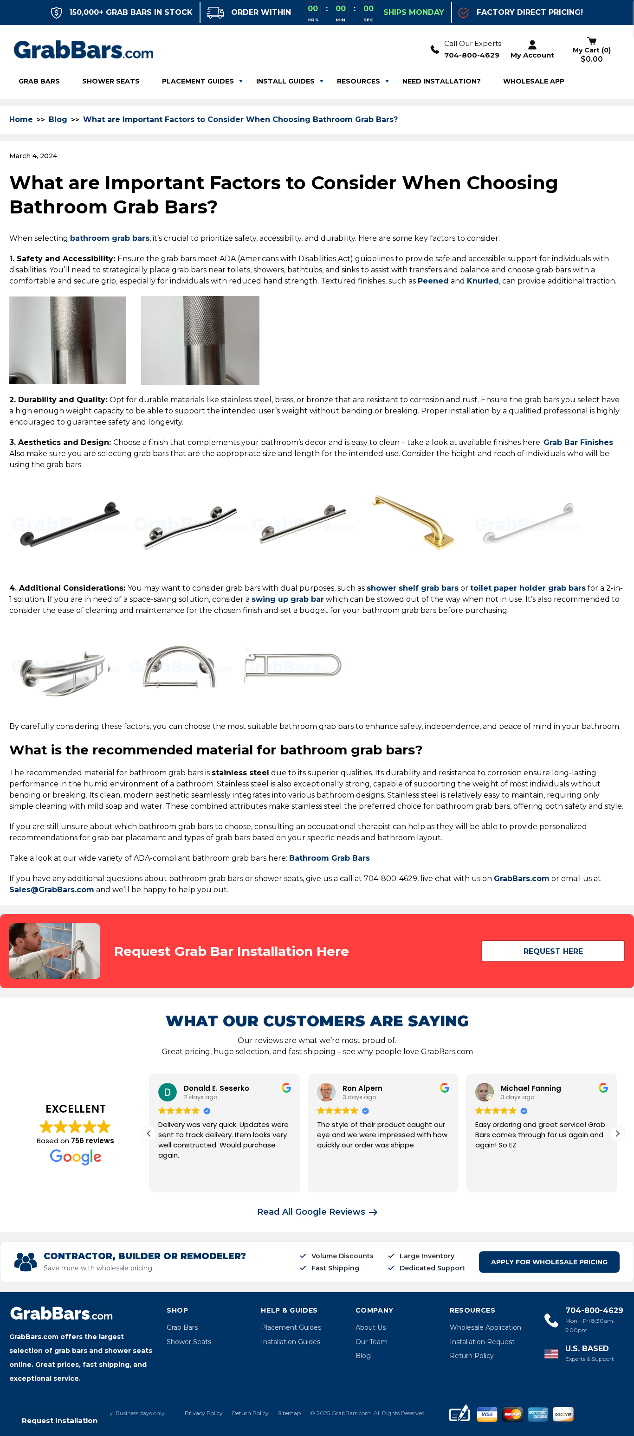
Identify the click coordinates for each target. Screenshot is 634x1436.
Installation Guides (290, 1342)
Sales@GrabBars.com (51, 889)
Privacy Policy (204, 1413)
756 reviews (92, 1141)
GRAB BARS (39, 81)
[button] (617, 1133)
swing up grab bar (288, 599)
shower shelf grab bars (413, 588)
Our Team (372, 1342)
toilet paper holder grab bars (528, 588)
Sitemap (289, 1413)
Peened (433, 281)
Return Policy (472, 1356)
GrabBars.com (522, 878)
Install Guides (285, 81)
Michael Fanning (531, 1088)
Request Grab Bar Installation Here (231, 951)
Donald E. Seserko (216, 1088)
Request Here (553, 951)
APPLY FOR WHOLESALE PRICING (549, 1262)
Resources (358, 81)
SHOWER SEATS (111, 81)
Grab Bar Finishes (578, 442)
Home (21, 119)
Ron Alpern (362, 1088)
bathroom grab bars (109, 238)
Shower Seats (189, 1342)
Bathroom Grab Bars (329, 858)
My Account (532, 55)
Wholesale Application (485, 1327)
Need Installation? (441, 81)
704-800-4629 (471, 55)
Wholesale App (533, 81)
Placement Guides (198, 81)
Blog (58, 119)
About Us (371, 1327)
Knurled (483, 281)
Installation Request (482, 1342)
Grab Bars (182, 1327)
